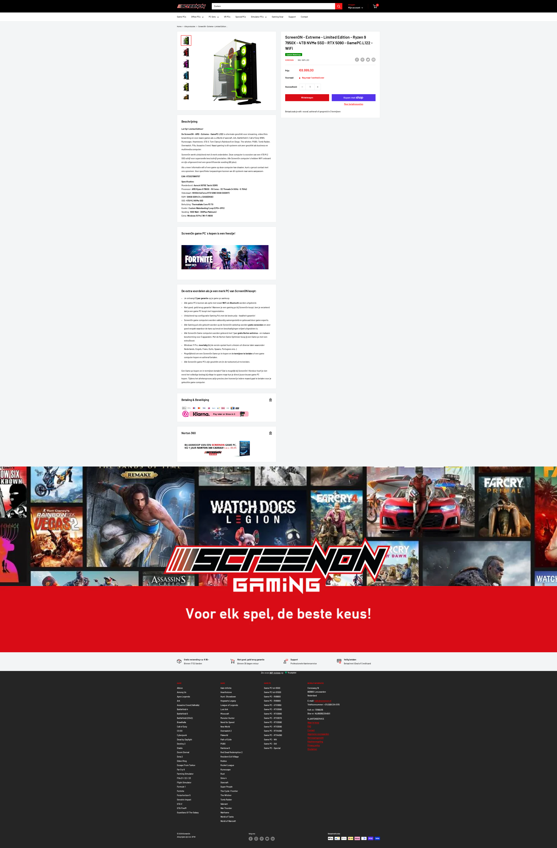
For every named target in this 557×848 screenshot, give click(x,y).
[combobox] (273, 6)
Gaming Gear (277, 17)
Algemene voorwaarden (318, 734)
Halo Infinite (226, 688)
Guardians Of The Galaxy (188, 812)
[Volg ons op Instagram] (256, 839)
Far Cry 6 (181, 769)
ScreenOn (289, 60)
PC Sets (212, 17)
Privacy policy (314, 745)
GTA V (179, 804)
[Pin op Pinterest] (362, 60)
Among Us (181, 692)
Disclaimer (312, 749)
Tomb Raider (226, 799)
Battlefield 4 (182, 709)
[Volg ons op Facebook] (251, 839)
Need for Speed (227, 722)
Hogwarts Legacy (228, 701)
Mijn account (354, 7)
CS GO (179, 731)
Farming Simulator (185, 774)
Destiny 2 (181, 744)
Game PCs (181, 17)
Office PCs (195, 17)
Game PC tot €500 (272, 688)
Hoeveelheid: (291, 86)
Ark (178, 701)
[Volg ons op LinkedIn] (273, 839)
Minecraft (224, 713)
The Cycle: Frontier (229, 791)
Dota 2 (180, 756)
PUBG (223, 744)
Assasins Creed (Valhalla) (188, 705)
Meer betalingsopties (353, 104)
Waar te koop (313, 722)
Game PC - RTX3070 (273, 718)
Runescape (225, 769)
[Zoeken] (338, 6)
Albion (180, 688)
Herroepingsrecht (316, 738)
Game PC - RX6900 (272, 701)
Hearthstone (226, 692)
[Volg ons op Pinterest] (262, 839)
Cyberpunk (182, 735)
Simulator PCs (257, 17)
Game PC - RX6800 (272, 696)
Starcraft (224, 782)
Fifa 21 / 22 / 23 (184, 778)
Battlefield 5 (182, 713)
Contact (304, 17)
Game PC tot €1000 (272, 692)
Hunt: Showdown (228, 696)
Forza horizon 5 (183, 795)
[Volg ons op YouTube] (267, 839)
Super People (226, 786)
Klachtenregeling (315, 741)
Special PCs (240, 17)
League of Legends (229, 705)
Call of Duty (182, 726)
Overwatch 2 (226, 731)
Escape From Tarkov (186, 765)
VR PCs (227, 17)
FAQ (309, 726)
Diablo (180, 748)
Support (292, 17)
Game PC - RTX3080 (273, 722)
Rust (222, 774)
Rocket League (227, 765)
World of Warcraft (228, 821)
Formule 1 (181, 786)
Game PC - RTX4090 (273, 735)
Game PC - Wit (270, 739)
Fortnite (180, 791)
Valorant (224, 804)
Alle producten (189, 26)
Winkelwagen (307, 97)
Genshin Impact (184, 799)
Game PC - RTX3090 (273, 726)
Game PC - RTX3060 (273, 709)
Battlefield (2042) (185, 718)
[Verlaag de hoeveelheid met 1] (302, 87)
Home (179, 26)
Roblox (223, 761)
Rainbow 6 (225, 748)
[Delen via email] (373, 60)
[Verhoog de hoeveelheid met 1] (318, 87)
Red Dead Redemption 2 (231, 752)
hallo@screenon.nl (322, 701)
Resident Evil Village (229, 756)
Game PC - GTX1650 (272, 705)
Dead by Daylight (184, 739)
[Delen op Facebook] (357, 60)
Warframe (224, 812)
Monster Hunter (227, 718)
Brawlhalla (181, 722)
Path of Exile (226, 739)
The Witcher (226, 795)
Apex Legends (183, 696)
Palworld (224, 735)
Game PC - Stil (270, 744)
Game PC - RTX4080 (273, 731)
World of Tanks (227, 816)
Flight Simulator (184, 782)
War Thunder (226, 808)
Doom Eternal (183, 752)
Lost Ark (224, 709)
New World (225, 726)
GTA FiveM (181, 808)
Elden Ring (182, 761)
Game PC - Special (272, 748)
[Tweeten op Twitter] (368, 60)
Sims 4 (223, 778)
